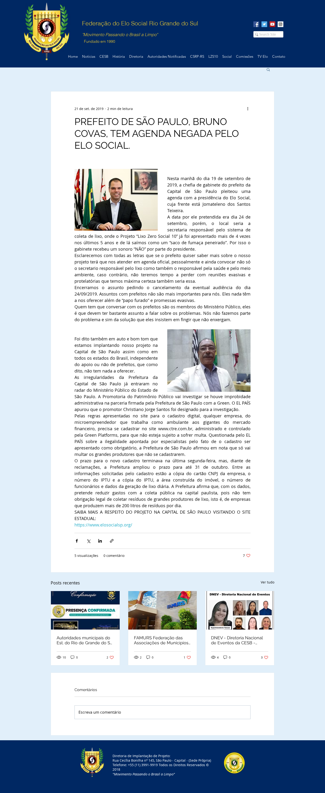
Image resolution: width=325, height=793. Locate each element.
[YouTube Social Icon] (272, 24)
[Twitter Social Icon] (264, 24)
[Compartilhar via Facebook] (76, 541)
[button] (268, 69)
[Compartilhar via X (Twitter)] (88, 541)
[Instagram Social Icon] (280, 24)
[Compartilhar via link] (111, 541)
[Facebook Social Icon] (256, 24)
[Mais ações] (248, 108)
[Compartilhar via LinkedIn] (100, 541)
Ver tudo (267, 582)
